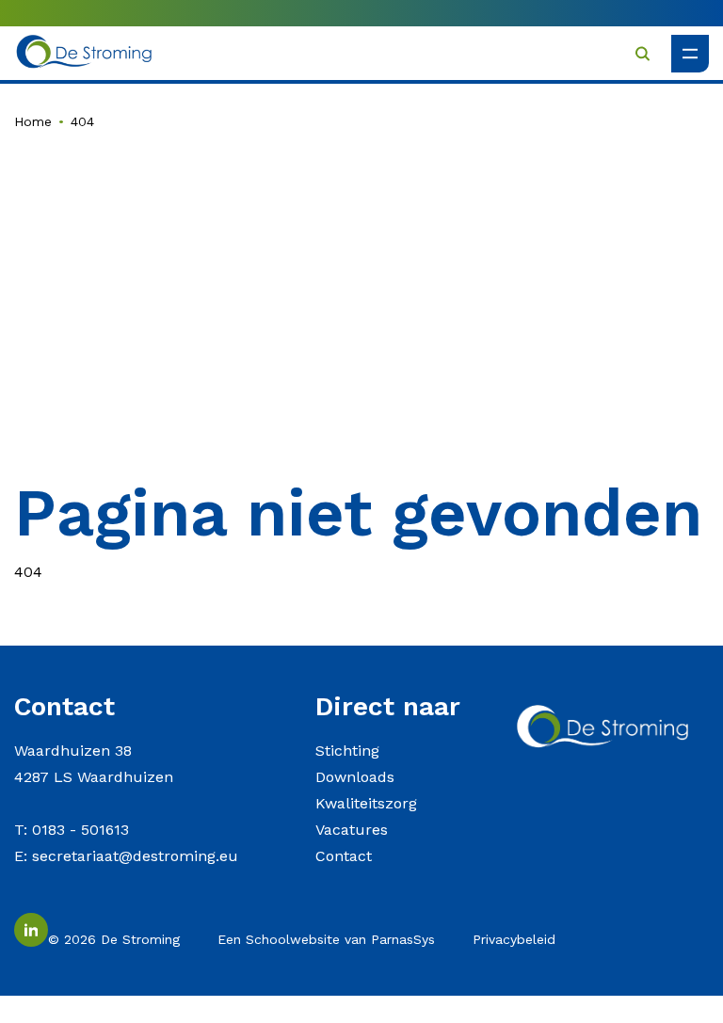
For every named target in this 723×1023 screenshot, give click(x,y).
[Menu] (690, 53)
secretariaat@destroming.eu (135, 856)
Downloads (354, 777)
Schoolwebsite (293, 939)
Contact (343, 856)
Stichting (347, 750)
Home (33, 121)
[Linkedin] (31, 930)
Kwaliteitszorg (366, 803)
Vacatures (351, 830)
